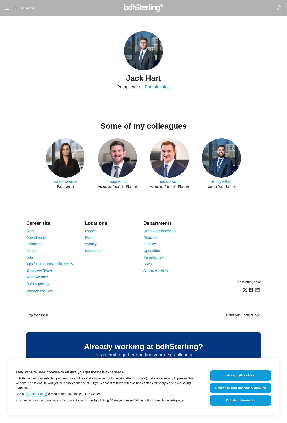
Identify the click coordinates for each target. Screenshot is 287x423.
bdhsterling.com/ (249, 282)
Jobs (30, 257)
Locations (33, 244)
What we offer (37, 277)
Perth (89, 238)
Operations (152, 251)
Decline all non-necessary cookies (240, 388)
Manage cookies (39, 291)
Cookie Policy (37, 394)
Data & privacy (37, 284)
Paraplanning (157, 86)
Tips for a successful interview (49, 264)
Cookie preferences (240, 400)
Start (30, 231)
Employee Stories (40, 270)
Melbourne (93, 251)
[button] (279, 7)
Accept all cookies (240, 375)
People (31, 251)
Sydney (91, 244)
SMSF (148, 264)
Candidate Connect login (243, 315)
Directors (151, 238)
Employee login (37, 315)
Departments (36, 238)
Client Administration (160, 231)
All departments (156, 270)
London (91, 231)
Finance (150, 244)
